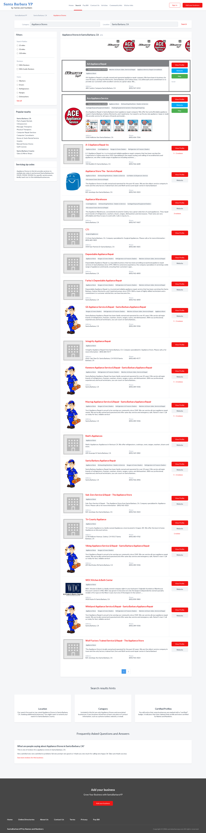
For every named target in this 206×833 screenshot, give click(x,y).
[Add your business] (103, 800)
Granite (19, 141)
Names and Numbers (34, 829)
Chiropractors (22, 124)
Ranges (22, 93)
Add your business (192, 5)
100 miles (22, 53)
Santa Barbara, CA (40, 15)
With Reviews (24, 65)
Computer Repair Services (26, 132)
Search (78, 5)
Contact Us (94, 5)
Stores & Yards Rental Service (28, 138)
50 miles (22, 49)
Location (106, 24)
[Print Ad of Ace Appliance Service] (92, 125)
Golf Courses (22, 147)
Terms (72, 819)
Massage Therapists (24, 127)
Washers (22, 81)
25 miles (22, 45)
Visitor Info (128, 5)
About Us (44, 819)
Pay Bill (85, 5)
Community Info (116, 5)
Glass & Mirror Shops (24, 153)
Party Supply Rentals (24, 121)
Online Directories (26, 819)
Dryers (21, 85)
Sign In (174, 5)
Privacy (84, 819)
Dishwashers (24, 97)
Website (179, 71)
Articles (104, 5)
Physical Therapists (24, 130)
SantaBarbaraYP (21, 15)
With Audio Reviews (26, 69)
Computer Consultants (25, 135)
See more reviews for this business (30, 758)
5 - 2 (178, 153)
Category (25, 24)
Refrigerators (24, 89)
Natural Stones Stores (25, 144)
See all (19, 100)
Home (71, 5)
